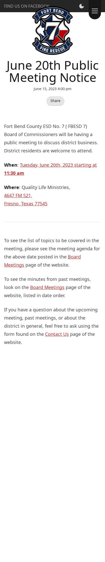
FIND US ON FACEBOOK (26, 6)
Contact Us (57, 334)
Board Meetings (47, 287)
